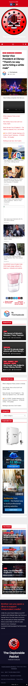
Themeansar (14, 668)
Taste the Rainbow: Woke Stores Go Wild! (19, 303)
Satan (16, 361)
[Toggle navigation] (13, 44)
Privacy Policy (19, 679)
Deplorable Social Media (15, 675)
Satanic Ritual (7, 363)
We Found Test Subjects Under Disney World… (13, 366)
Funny (5, 568)
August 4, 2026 (9, 556)
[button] (23, 44)
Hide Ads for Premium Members (8, 679)
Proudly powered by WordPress (9, 666)
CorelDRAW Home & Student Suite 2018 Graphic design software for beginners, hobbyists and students (12, 266)
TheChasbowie (13, 72)
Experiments (10, 361)
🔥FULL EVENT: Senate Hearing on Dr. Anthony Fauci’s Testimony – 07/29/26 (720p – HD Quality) (14, 135)
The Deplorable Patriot (14, 36)
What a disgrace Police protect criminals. (14, 383)
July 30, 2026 (9, 591)
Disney (5, 331)
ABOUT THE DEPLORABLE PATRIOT (12, 672)
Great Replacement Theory (10, 549)
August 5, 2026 (9, 539)
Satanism (14, 363)
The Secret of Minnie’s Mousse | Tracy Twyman (13, 334)
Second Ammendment (8, 532)
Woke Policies (7, 347)
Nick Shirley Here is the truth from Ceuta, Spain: (14, 553)
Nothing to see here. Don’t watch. (12, 141)
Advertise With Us (5, 675)
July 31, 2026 (8, 575)
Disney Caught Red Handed (9, 302)
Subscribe (3, 682)
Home (2, 672)
